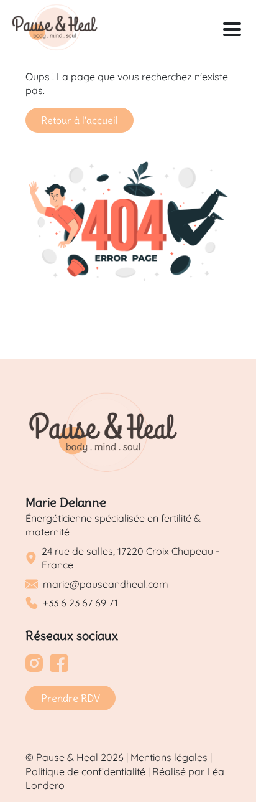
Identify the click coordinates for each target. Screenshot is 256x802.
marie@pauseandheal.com (105, 584)
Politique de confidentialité (85, 771)
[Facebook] (59, 664)
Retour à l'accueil (79, 120)
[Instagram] (34, 664)
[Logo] (54, 28)
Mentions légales (169, 757)
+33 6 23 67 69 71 (80, 603)
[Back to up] (233, 768)
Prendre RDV (70, 698)
